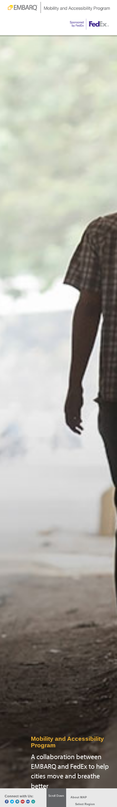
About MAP (79, 797)
